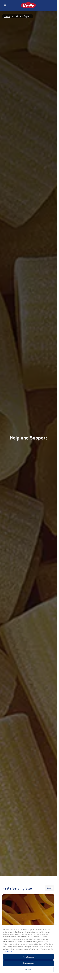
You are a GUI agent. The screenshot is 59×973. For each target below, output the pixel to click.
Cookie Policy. (9, 951)
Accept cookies (28, 957)
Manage (28, 969)
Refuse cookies (28, 963)
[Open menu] (4, 5)
